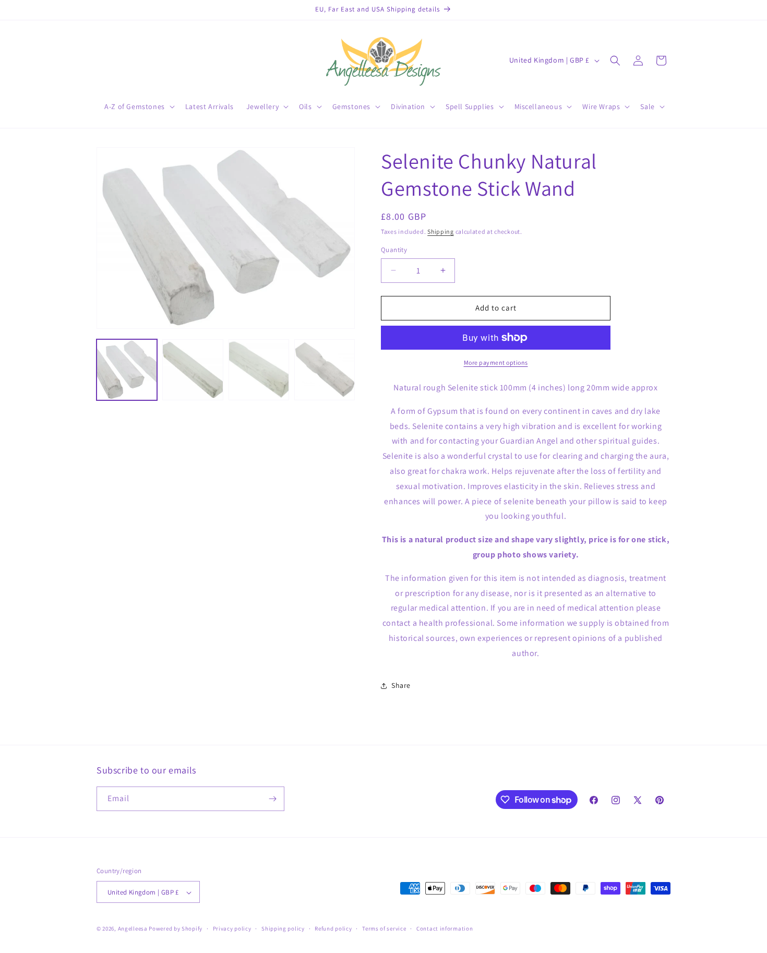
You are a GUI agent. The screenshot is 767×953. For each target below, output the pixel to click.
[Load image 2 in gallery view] (192, 369)
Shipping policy (283, 928)
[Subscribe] (272, 799)
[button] (138, 106)
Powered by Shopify (175, 929)
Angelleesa (133, 929)
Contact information (444, 928)
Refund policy (333, 928)
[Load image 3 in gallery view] (259, 369)
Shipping (440, 231)
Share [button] (401, 685)
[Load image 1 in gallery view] (127, 369)
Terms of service (384, 928)
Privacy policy (232, 928)
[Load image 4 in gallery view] (324, 369)
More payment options (496, 362)
